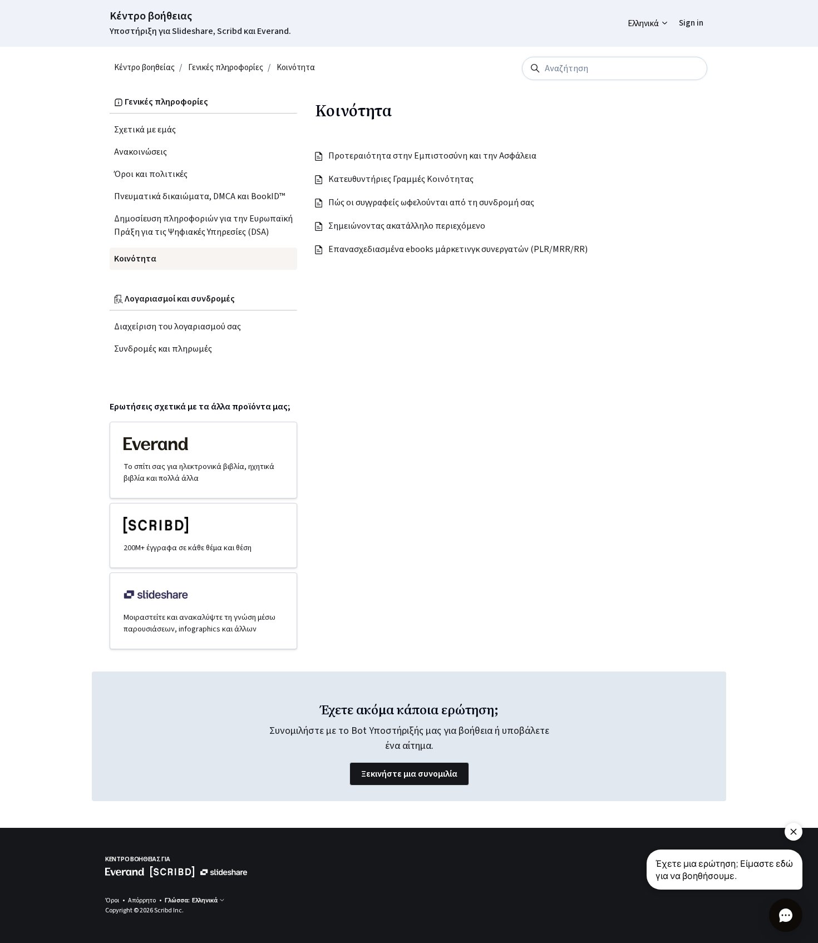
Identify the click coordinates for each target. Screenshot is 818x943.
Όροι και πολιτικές (151, 174)
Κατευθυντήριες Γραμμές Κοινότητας (401, 179)
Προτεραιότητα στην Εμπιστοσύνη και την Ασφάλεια (432, 156)
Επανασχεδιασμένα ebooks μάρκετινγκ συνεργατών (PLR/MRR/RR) (458, 249)
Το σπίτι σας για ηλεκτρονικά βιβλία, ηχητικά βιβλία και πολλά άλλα (199, 472)
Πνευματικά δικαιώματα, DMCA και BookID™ (199, 196)
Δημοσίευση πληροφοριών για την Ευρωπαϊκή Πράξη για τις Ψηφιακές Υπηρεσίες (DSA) (203, 225)
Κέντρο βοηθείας (144, 67)
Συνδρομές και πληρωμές (163, 349)
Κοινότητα (296, 67)
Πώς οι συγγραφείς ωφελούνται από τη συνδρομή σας (431, 202)
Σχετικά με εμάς (145, 130)
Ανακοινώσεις (140, 152)
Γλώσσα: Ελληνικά (192, 900)
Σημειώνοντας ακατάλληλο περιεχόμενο (407, 226)
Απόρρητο (142, 900)
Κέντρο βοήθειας (151, 16)
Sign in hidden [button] (682, 15)
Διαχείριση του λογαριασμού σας (177, 326)
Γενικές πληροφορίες (225, 67)
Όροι (112, 900)
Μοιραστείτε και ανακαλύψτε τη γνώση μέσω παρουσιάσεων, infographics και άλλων (199, 623)
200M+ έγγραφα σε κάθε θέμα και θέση (188, 548)
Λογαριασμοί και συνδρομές (179, 299)
